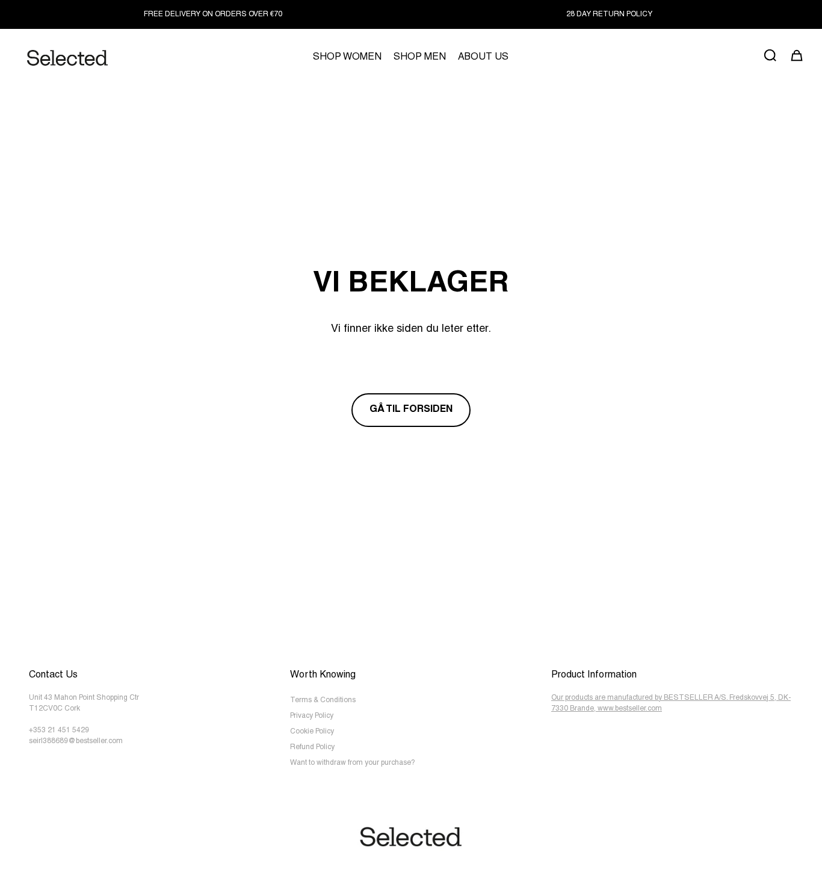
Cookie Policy (312, 731)
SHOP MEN (420, 58)
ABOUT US (483, 58)
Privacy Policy (311, 716)
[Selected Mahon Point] (67, 58)
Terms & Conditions (323, 700)
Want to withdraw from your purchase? (352, 763)
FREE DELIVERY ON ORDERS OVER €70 (213, 14)
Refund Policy (312, 747)
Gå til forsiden (411, 410)
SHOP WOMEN (347, 58)
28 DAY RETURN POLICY (609, 14)
